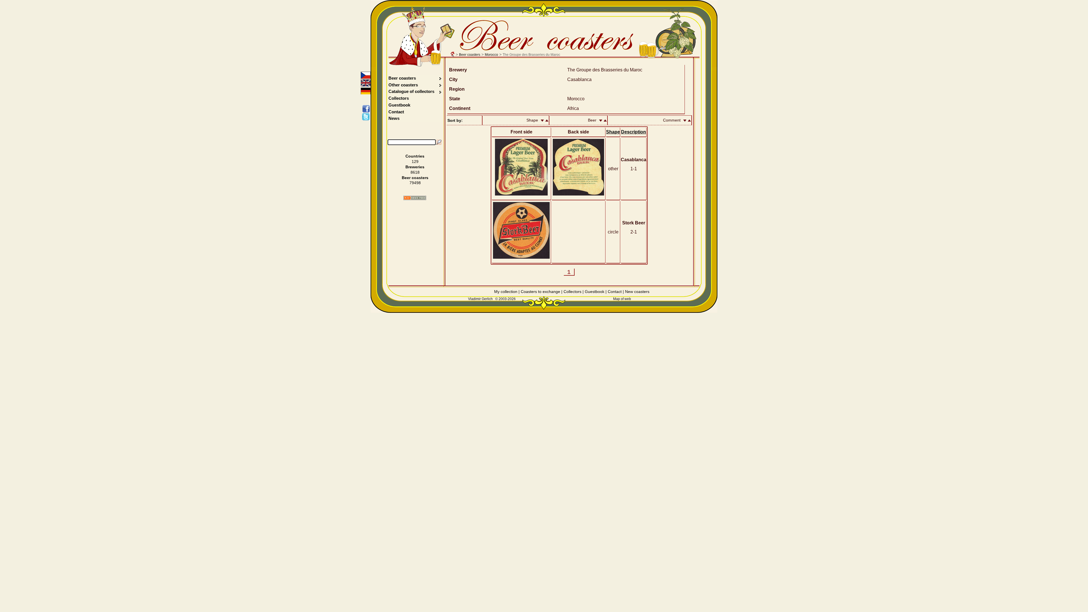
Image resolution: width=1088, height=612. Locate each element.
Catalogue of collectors (411, 91)
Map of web (622, 299)
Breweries (414, 167)
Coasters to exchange (540, 291)
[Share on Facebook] (367, 109)
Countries (414, 156)
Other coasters (403, 84)
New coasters (637, 291)
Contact (396, 111)
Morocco (491, 55)
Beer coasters (469, 55)
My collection (505, 291)
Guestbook (399, 105)
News (394, 118)
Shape (613, 131)
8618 (415, 172)
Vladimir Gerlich (480, 299)
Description (633, 131)
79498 (415, 182)
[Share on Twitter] (367, 117)
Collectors (398, 98)
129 (415, 161)
